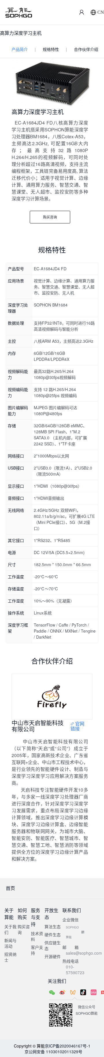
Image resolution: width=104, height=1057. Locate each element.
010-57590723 (75, 969)
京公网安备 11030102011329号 (53, 1051)
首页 (10, 888)
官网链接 (77, 726)
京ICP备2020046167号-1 (67, 1046)
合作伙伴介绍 (86, 49)
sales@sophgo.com (84, 953)
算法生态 (52, 926)
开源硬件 (52, 956)
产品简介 (20, 49)
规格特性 (51, 49)
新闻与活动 (10, 943)
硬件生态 (52, 934)
